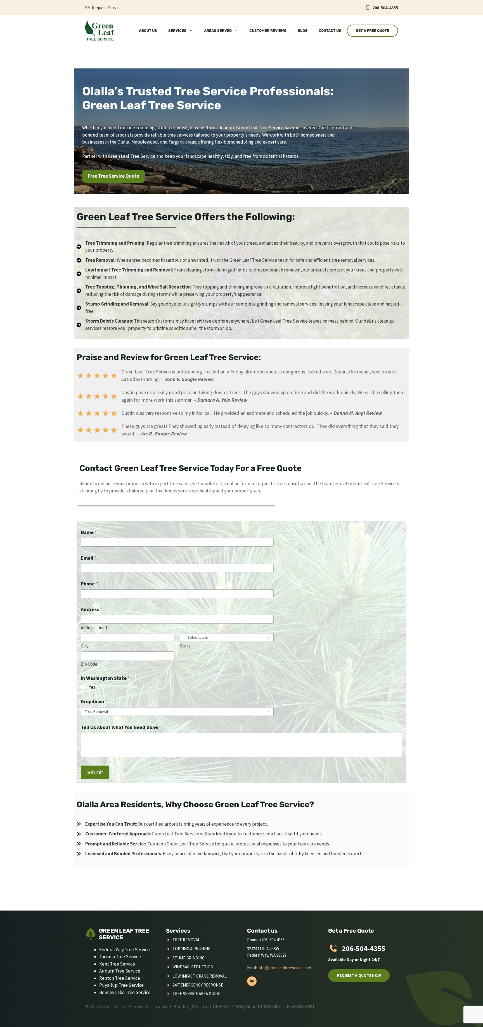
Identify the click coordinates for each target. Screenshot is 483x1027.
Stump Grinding (188, 958)
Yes (92, 687)
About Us (148, 30)
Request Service (107, 7)
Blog (302, 30)
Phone (89, 584)
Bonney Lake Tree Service (125, 992)
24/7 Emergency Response (197, 985)
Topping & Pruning (191, 948)
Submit (94, 772)
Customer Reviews (268, 30)
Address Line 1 (94, 627)
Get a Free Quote (372, 30)
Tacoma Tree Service (120, 957)
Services (177, 30)
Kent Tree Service (117, 964)
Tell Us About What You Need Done (119, 727)
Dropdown (94, 701)
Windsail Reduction (192, 966)
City (84, 646)
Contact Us (330, 30)
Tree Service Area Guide (196, 993)
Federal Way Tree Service (124, 950)
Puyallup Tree (114, 985)
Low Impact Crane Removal (199, 976)
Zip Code (89, 664)
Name (89, 532)
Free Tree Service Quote (113, 176)
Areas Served (218, 30)
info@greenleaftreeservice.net (285, 967)
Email (89, 558)
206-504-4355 (385, 7)
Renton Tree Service (119, 978)
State (185, 646)
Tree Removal (186, 939)
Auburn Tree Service (119, 971)
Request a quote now (359, 975)
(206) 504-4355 (272, 939)
